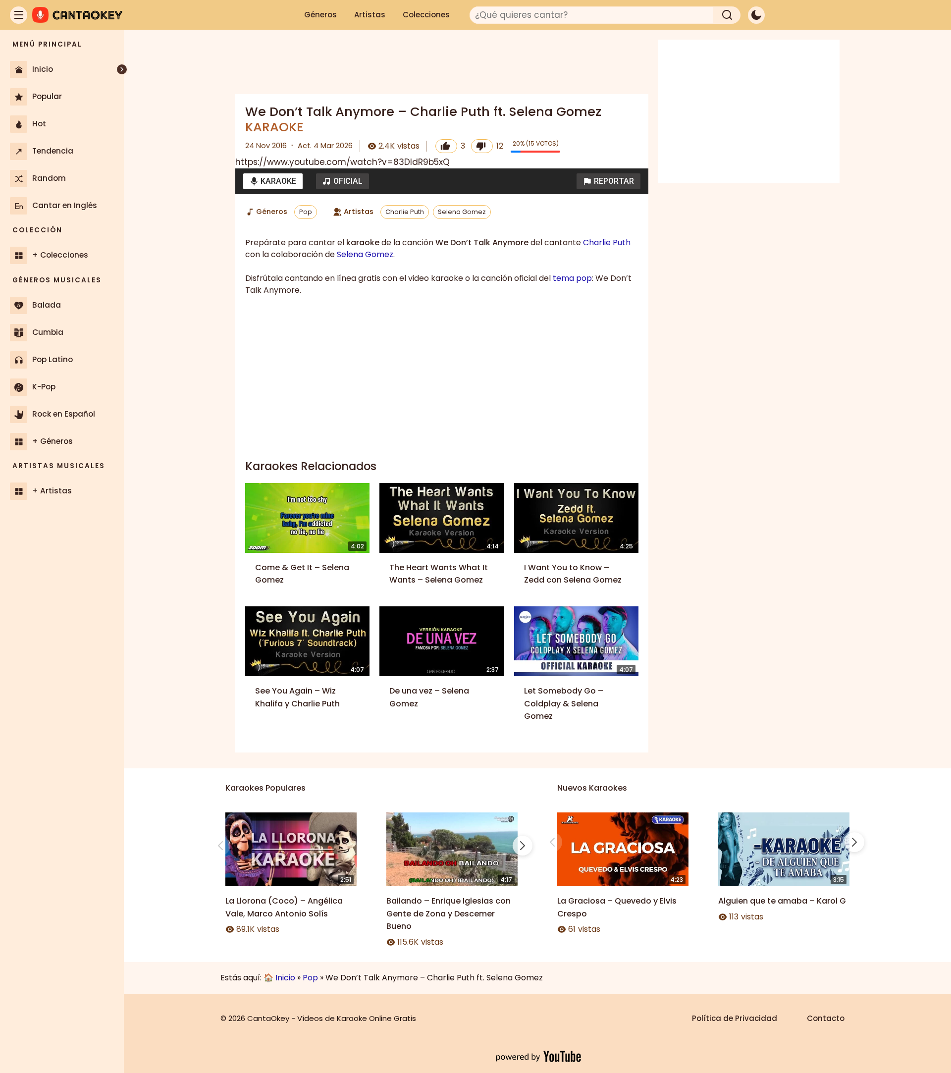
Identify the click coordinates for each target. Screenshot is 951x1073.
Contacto (826, 1018)
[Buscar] (726, 15)
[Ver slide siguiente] (522, 846)
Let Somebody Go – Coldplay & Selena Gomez (563, 703)
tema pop (572, 278)
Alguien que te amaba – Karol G (782, 901)
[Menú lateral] (18, 15)
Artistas (369, 14)
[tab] (273, 181)
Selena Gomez (462, 211)
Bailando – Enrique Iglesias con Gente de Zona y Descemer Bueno (448, 913)
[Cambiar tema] (756, 15)
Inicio (285, 977)
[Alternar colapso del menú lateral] (122, 69)
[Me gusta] (446, 146)
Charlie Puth (404, 211)
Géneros (320, 14)
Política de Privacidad (734, 1018)
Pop (305, 211)
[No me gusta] (482, 146)
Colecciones (426, 14)
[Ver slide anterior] (220, 846)
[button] (608, 181)
